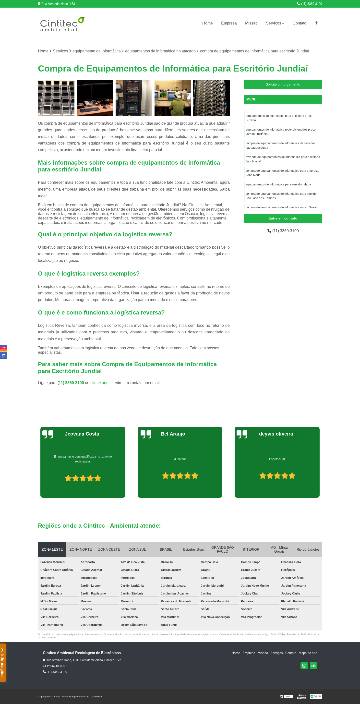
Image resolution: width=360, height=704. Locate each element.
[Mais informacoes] (316, 23)
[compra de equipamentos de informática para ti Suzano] (173, 98)
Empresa (229, 23)
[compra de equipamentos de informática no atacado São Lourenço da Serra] (56, 98)
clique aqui (99, 383)
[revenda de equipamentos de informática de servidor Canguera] (134, 98)
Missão (251, 23)
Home (207, 23)
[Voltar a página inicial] (62, 23)
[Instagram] (304, 665)
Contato (299, 23)
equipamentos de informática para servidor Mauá (278, 184)
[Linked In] (313, 665)
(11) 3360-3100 (311, 4)
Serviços (273, 23)
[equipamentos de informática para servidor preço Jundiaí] (211, 98)
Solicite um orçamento (283, 84)
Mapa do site (308, 653)
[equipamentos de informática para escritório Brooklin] (95, 98)
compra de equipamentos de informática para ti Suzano (282, 207)
